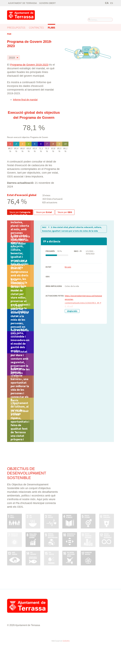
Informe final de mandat (25, 99)
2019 (12, 57)
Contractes (36, 27)
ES (111, 3)
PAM (9, 33)
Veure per (20, 212)
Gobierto (66, 641)
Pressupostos (16, 27)
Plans (51, 27)
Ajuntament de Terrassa (22, 3)
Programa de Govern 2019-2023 (29, 64)
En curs (68, 267)
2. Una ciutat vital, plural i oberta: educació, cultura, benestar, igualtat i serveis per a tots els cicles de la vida (72, 229)
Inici (44, 227)
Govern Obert (47, 3)
